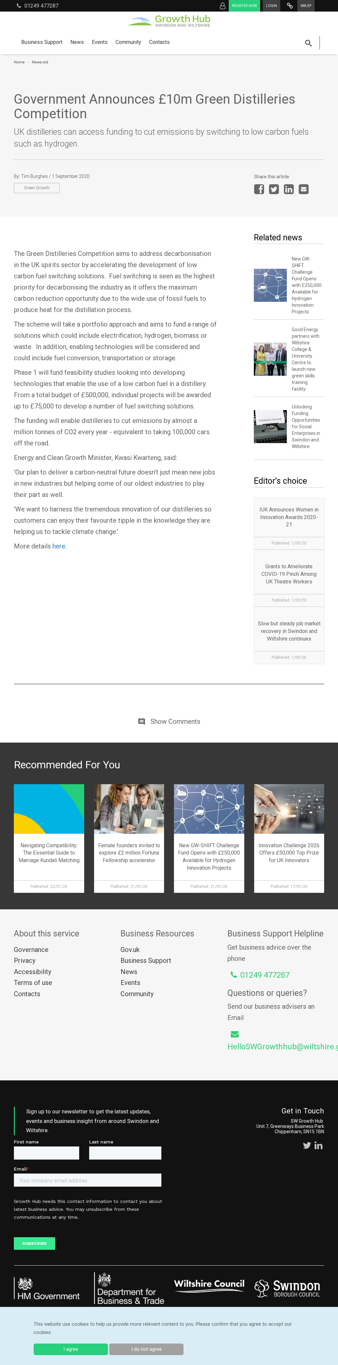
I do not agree (146, 1349)
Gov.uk (130, 950)
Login (271, 6)
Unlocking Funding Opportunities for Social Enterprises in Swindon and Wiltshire (306, 426)
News (77, 42)
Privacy (24, 960)
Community (128, 42)
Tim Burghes (34, 176)
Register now (244, 6)
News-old (40, 62)
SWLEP (306, 6)
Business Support (41, 42)
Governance (31, 950)
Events (100, 42)
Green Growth (37, 187)
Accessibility (32, 972)
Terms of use (33, 983)
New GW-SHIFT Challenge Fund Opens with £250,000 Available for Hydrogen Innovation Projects (306, 285)
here (58, 546)
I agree (70, 1349)
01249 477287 (41, 6)
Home (19, 62)
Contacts (159, 42)
